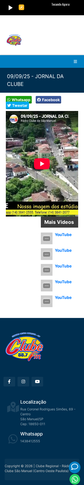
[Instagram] (23, 381)
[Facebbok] (9, 381)
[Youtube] (37, 381)
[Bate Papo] (74, 467)
